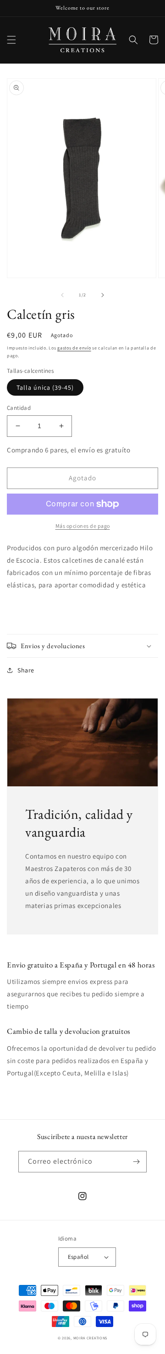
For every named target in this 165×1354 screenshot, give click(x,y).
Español (78, 1257)
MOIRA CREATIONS (90, 1337)
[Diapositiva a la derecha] (103, 295)
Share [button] (25, 670)
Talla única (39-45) (45, 387)
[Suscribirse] (136, 1161)
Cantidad (19, 408)
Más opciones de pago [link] (82, 525)
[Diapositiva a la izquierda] (62, 295)
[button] (11, 40)
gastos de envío (74, 348)
